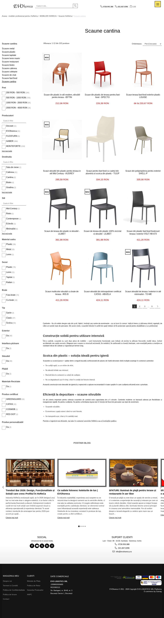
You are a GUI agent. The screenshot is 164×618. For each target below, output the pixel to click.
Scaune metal (8, 48)
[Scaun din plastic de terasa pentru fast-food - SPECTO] (102, 72)
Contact (6, 599)
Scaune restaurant (10, 62)
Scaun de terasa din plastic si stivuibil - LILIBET (62, 232)
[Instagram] (52, 546)
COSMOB (10, 409)
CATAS (9, 404)
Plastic (9, 244)
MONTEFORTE (13, 146)
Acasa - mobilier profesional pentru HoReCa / (20, 16)
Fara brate (11, 295)
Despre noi (7, 581)
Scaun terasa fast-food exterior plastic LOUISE (143, 96)
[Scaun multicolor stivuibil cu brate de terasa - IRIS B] (62, 268)
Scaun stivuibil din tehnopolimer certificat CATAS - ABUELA (102, 292)
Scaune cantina (9, 81)
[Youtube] (37, 546)
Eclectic (9, 223)
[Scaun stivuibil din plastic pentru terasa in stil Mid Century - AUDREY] (62, 139)
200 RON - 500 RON (15, 92)
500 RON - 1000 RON (16, 98)
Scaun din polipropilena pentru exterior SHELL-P (143, 172)
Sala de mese (12, 167)
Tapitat (9, 277)
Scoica (9, 323)
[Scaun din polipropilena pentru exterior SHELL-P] (143, 139)
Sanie (9, 313)
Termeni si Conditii (10, 585)
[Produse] (158, 4)
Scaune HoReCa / (66, 16)
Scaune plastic (8, 52)
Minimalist (10, 229)
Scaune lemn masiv (11, 58)
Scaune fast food (9, 78)
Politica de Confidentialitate (14, 590)
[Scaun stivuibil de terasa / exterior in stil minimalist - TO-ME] (143, 268)
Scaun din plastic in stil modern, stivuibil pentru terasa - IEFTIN (62, 96)
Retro (8, 213)
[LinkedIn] (47, 546)
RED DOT (11, 414)
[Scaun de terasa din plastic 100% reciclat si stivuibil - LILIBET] (102, 208)
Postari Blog (82, 443)
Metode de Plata (33, 581)
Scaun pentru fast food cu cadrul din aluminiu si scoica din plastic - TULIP (102, 172)
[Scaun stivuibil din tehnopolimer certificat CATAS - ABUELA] (102, 268)
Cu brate (10, 300)
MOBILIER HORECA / (49, 16)
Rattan (9, 282)
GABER (9, 141)
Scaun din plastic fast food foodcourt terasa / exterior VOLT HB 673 (143, 232)
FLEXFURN (11, 136)
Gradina (9, 187)
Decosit (9, 126)
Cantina (9, 177)
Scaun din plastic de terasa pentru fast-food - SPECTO (102, 96)
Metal (8, 249)
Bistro (8, 182)
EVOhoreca (11, 131)
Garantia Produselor (35, 590)
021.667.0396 (123, 548)
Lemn (8, 254)
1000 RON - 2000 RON (16, 103)
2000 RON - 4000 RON (16, 108)
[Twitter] (42, 546)
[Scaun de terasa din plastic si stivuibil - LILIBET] (62, 208)
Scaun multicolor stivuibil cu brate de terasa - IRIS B (62, 292)
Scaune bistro (8, 65)
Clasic (9, 318)
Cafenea (10, 172)
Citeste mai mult (12, 518)
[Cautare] (75, 6)
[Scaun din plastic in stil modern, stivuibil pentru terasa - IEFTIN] (62, 72)
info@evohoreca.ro (123, 551)
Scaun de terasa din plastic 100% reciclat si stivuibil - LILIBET (102, 232)
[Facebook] (32, 546)
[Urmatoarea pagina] (157, 306)
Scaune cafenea (9, 68)
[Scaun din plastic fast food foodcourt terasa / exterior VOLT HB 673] (143, 208)
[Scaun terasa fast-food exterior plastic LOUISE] (143, 72)
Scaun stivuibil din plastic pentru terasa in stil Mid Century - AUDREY (62, 172)
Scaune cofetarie (9, 72)
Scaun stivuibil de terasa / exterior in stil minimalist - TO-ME (143, 292)
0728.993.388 (123, 544)
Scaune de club (9, 75)
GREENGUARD (13, 399)
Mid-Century (11, 208)
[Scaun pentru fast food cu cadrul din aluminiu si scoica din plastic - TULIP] (102, 139)
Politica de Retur (33, 585)
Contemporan (12, 219)
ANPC (29, 594)
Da (7, 336)
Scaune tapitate (9, 55)
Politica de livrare (10, 594)
